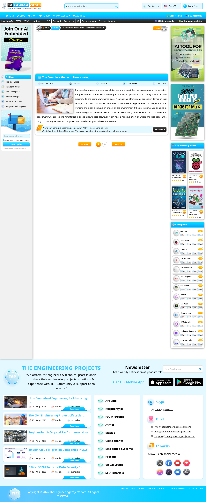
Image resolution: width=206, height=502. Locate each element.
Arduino (37, 21)
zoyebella (76, 83)
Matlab (183, 295)
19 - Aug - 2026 (39, 472)
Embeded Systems (188, 331)
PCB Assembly (195, 15)
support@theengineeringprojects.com (174, 436)
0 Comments (131, 83)
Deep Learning (89, 21)
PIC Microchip (186, 258)
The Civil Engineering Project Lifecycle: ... (57, 415)
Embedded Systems (62, 21)
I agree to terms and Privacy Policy (17, 140)
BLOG (22, 15)
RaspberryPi (7, 21)
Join (196, 6)
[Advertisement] (101, 51)
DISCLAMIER (178, 488)
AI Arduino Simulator (191, 21)
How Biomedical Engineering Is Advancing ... (58, 400)
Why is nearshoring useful (95, 128)
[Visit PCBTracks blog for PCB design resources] (187, 138)
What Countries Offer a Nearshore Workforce (63, 131)
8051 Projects (186, 276)
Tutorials (103, 83)
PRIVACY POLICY (157, 488)
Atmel (109, 425)
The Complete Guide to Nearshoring (66, 77)
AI (78, 21)
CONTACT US (196, 488)
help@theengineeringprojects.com (172, 431)
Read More (160, 129)
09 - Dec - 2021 (47, 83)
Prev (86, 144)
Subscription (16, 144)
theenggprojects (164, 409)
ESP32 (18, 21)
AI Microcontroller (166, 21)
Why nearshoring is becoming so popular (62, 128)
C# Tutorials (185, 322)
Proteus (183, 249)
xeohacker (75, 406)
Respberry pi (114, 409)
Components (185, 313)
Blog (56, 28)
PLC (48, 21)
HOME (11, 15)
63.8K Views (161, 83)
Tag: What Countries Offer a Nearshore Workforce (83, 28)
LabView (184, 304)
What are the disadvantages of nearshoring (106, 131)
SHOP (33, 15)
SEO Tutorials (186, 340)
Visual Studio (186, 267)
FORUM (46, 15)
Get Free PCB (175, 15)
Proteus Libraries (107, 21)
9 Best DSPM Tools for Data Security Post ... (58, 467)
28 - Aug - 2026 (39, 406)
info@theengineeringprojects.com (172, 426)
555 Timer (184, 285)
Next (117, 144)
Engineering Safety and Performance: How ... (58, 434)
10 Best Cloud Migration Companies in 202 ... (58, 451)
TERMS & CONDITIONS (131, 488)
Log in (190, 6)
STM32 (27, 21)
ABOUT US (80, 15)
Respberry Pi (185, 240)
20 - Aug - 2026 (39, 458)
